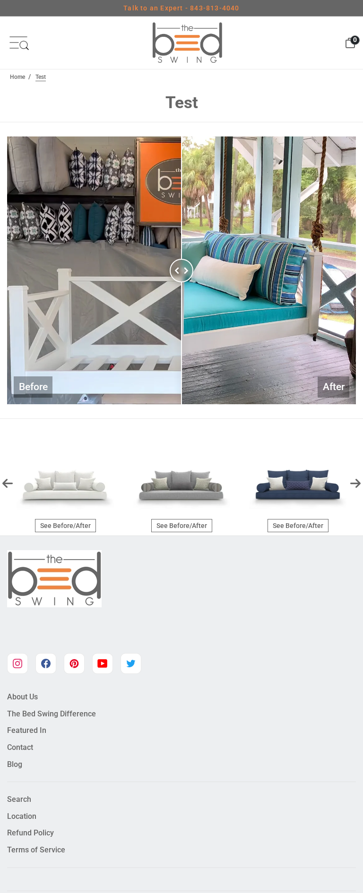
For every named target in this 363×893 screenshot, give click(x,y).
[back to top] (342, 863)
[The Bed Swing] (187, 42)
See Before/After (65, 525)
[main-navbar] (18, 42)
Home (17, 77)
